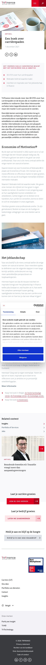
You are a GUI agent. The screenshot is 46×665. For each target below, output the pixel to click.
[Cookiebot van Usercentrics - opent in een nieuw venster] (33, 305)
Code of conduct (23, 655)
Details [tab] (23, 312)
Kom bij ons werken (18, 501)
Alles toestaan (23, 350)
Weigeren (23, 357)
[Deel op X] (11, 54)
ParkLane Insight (8, 621)
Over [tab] (38, 312)
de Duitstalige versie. (35, 396)
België (7, 605)
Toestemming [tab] (8, 312)
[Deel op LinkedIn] (16, 54)
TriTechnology (7, 629)
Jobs (3, 431)
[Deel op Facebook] (7, 54)
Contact (5, 592)
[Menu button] (34, 3)
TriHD (4, 625)
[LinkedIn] (16, 660)
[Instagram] (25, 660)
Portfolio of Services (10, 427)
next (41, 449)
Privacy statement (23, 644)
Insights (5, 424)
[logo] (8, 3)
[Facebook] (21, 660)
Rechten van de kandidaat (23, 648)
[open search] (42, 3)
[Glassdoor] (29, 660)
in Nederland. (22, 400)
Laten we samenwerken (19, 519)
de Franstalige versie (18, 396)
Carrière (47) (7, 580)
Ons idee (5, 584)
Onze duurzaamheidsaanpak (23, 651)
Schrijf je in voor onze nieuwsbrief (21, 538)
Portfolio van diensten (11, 588)
